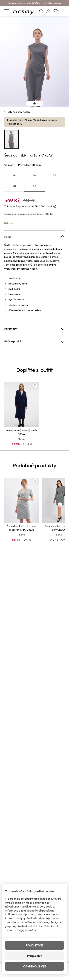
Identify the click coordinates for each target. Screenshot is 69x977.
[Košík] (63, 11)
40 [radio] (14, 186)
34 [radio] (14, 175)
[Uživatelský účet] (48, 11)
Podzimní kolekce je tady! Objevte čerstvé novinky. (34, 3)
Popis (7, 237)
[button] (34, 103)
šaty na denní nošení (19, 111)
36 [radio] (34, 175)
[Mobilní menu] (6, 11)
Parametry (11, 328)
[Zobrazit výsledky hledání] (41, 11)
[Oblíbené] (55, 11)
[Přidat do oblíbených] (35, 385)
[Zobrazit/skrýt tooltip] (54, 206)
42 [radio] (34, 186)
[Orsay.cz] (23, 11)
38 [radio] (54, 175)
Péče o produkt (13, 341)
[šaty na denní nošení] (5, 112)
